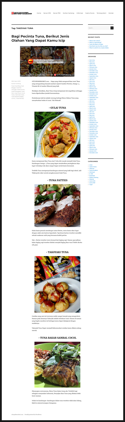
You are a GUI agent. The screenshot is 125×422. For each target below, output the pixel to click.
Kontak (111, 13)
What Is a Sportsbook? (95, 42)
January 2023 (92, 90)
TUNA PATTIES (20, 98)
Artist (90, 165)
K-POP (91, 174)
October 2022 (93, 95)
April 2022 (92, 106)
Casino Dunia (89, 13)
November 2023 (93, 72)
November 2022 (93, 94)
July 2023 (91, 79)
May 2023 (92, 83)
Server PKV (57, 13)
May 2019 (92, 144)
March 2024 (92, 65)
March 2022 (92, 108)
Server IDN (47, 13)
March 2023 (92, 87)
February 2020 (93, 128)
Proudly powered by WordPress (33, 414)
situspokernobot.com (17, 414)
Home (39, 13)
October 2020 (93, 124)
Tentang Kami (101, 13)
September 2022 (93, 97)
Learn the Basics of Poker (96, 44)
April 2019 (92, 145)
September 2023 (93, 76)
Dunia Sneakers (93, 170)
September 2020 (93, 126)
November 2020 (93, 122)
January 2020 (93, 129)
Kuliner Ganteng (68, 13)
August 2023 (92, 78)
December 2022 (93, 92)
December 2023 (93, 71)
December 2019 (93, 131)
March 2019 (92, 147)
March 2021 (92, 119)
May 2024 (92, 62)
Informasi (80, 13)
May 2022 (92, 104)
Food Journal (20, 89)
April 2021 (92, 117)
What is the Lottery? (94, 40)
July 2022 (91, 101)
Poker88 (91, 179)
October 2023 (93, 74)
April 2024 (92, 63)
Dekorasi (91, 168)
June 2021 (92, 113)
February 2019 (93, 149)
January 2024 (93, 69)
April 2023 (92, 85)
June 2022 (92, 103)
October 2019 (93, 135)
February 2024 (93, 67)
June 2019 (92, 142)
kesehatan (92, 175)
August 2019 (92, 138)
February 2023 (93, 88)
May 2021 (91, 115)
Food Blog (17, 86)
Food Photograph (16, 91)
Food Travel (18, 93)
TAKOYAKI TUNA (19, 95)
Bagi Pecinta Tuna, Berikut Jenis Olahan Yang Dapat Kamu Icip (40, 38)
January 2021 (92, 120)
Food (12, 86)
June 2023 (92, 81)
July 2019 (91, 140)
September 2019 (93, 136)
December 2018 (93, 153)
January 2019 (92, 151)
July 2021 (91, 112)
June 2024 (92, 60)
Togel (90, 184)
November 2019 (93, 133)
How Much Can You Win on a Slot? (98, 46)
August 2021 (92, 110)
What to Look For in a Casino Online (99, 48)
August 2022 (92, 99)
